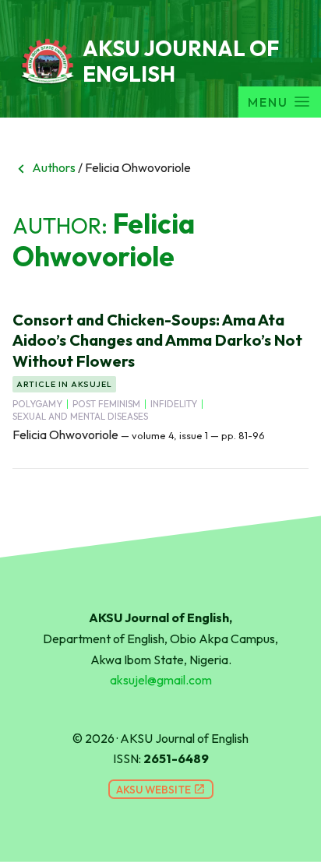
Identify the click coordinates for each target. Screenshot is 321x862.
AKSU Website (161, 790)
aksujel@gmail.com (161, 680)
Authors (44, 167)
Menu (268, 102)
